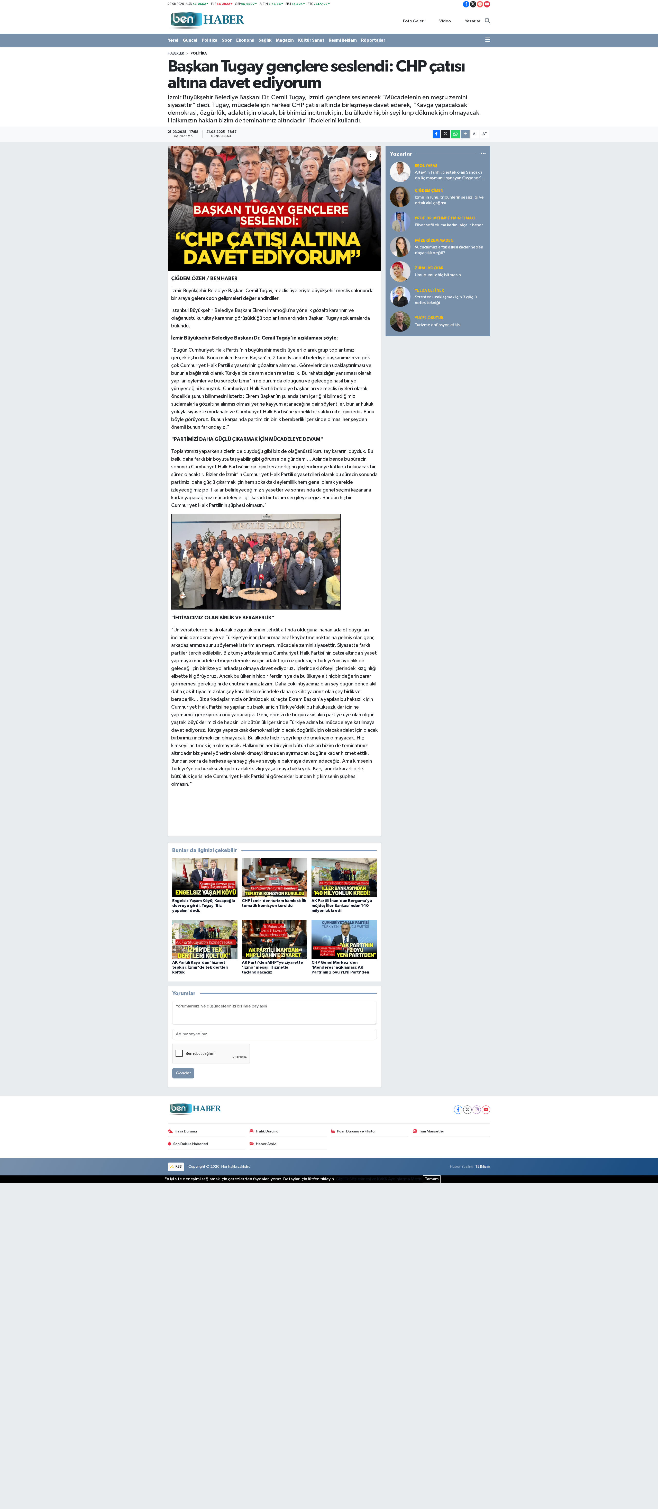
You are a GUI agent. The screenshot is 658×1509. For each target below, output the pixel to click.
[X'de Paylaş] (445, 134)
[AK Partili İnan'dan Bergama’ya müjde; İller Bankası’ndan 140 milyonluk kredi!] (344, 878)
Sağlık (265, 40)
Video (445, 21)
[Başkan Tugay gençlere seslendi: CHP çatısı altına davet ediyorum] (274, 208)
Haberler (176, 53)
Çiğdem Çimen (429, 191)
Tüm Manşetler (431, 1131)
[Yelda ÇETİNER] (400, 296)
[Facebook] (458, 1109)
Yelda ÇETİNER (429, 290)
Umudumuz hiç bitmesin (438, 275)
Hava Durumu (186, 1131)
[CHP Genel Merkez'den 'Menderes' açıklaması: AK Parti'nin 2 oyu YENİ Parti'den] (344, 939)
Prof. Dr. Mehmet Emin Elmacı (445, 218)
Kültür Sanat (311, 40)
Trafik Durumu (266, 1131)
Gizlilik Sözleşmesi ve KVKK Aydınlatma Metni (379, 1179)
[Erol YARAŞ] (400, 171)
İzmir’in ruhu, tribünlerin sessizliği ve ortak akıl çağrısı (449, 200)
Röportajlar (373, 40)
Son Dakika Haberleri (190, 1144)
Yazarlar (472, 21)
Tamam (432, 1179)
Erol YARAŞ (426, 166)
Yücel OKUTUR (429, 318)
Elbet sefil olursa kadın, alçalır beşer (449, 225)
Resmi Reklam (343, 40)
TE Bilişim (482, 1166)
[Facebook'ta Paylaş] (436, 134)
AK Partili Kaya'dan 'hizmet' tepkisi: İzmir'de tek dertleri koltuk (200, 967)
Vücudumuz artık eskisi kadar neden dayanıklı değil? (449, 250)
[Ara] (487, 21)
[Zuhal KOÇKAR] (400, 271)
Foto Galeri (414, 21)
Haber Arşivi (266, 1144)
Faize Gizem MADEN (434, 241)
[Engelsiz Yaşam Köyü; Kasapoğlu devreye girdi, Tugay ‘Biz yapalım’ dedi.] (204, 878)
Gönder (183, 1073)
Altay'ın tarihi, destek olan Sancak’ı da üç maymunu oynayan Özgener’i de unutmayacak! (448, 175)
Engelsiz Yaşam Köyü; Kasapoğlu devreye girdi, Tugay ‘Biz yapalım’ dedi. (203, 906)
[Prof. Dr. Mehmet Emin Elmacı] (400, 221)
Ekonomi (245, 40)
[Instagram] (476, 1109)
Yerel (173, 40)
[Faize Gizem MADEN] (400, 246)
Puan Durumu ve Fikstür (356, 1131)
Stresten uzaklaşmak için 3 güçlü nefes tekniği (446, 300)
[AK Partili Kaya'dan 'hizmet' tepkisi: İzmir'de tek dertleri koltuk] (204, 939)
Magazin (285, 40)
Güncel (190, 40)
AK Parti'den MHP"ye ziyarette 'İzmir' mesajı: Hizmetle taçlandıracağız (272, 967)
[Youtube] (486, 1109)
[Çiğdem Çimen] (400, 196)
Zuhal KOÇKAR (429, 268)
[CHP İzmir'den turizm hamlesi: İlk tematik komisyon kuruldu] (274, 878)
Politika (209, 40)
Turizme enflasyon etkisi (438, 325)
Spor (227, 40)
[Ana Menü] (487, 40)
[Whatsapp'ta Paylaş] (455, 134)
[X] (467, 1109)
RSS (178, 1166)
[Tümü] (483, 153)
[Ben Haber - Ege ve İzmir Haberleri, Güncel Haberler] (207, 21)
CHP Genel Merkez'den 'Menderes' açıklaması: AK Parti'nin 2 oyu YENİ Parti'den (340, 967)
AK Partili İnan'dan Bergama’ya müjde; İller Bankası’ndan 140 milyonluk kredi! (342, 906)
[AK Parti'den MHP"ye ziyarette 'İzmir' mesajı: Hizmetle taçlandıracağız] (274, 939)
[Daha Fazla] (465, 134)
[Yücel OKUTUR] (400, 321)
